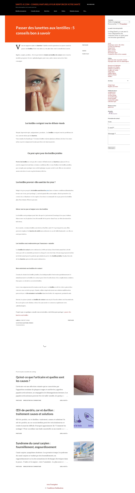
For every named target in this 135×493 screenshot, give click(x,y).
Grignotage (111, 85)
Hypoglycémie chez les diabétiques (118, 61)
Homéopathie (112, 98)
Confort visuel (85, 53)
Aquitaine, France (27, 323)
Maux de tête (112, 51)
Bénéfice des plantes (21, 11)
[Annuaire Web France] (112, 114)
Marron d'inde (112, 75)
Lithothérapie (112, 101)
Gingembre (111, 71)
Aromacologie (112, 95)
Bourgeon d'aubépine (114, 65)
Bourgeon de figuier (114, 67)
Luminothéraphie (113, 100)
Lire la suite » (64, 400)
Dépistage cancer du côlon (116, 45)
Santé (55, 11)
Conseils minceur (35, 11)
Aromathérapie (112, 97)
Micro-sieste (112, 49)
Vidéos (63, 11)
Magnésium (111, 48)
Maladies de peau (74, 11)
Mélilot (110, 76)
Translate (123, 24)
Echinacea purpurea (114, 68)
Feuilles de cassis (113, 70)
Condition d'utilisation (55, 488)
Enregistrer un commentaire (32, 400)
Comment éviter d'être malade (117, 54)
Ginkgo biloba (112, 73)
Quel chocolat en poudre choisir (117, 60)
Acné (109, 43)
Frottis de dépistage (114, 46)
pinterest (111, 107)
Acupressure (112, 93)
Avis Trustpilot (52, 484)
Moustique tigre (113, 52)
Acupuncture (112, 92)
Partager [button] (85, 45)
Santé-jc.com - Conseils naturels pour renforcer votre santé (48, 4)
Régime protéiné (113, 86)
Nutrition (46, 11)
